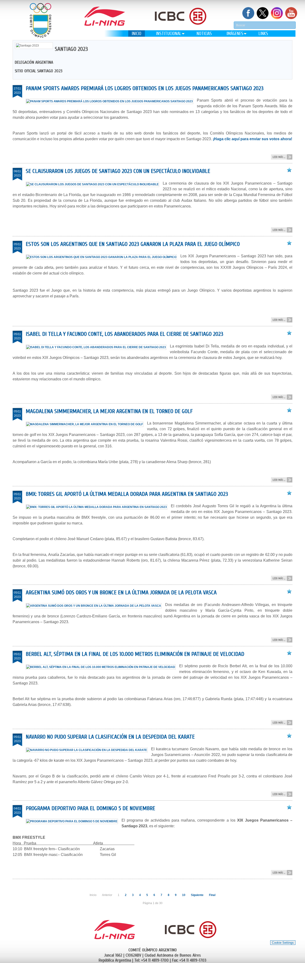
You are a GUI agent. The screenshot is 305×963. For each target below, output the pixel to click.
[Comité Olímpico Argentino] (40, 20)
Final (212, 895)
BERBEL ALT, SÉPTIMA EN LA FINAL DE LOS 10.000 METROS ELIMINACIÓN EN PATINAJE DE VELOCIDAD (135, 654)
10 (183, 895)
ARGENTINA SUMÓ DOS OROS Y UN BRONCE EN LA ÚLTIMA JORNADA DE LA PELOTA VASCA (121, 592)
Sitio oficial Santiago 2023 (38, 70)
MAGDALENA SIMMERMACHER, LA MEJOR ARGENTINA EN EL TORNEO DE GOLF (109, 411)
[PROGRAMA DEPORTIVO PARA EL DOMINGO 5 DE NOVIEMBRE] (74, 821)
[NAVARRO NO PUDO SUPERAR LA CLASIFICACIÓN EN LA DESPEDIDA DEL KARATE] (88, 750)
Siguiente (197, 895)
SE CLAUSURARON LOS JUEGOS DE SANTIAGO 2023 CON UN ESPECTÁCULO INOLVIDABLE (118, 171)
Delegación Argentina (34, 62)
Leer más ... (279, 157)
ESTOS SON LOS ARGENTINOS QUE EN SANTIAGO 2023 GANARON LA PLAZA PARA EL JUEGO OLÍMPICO (133, 244)
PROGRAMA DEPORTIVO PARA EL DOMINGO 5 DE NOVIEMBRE (90, 808)
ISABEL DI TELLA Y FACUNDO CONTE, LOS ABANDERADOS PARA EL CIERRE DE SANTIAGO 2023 (124, 334)
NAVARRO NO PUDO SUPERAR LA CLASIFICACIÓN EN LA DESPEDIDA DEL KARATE (110, 737)
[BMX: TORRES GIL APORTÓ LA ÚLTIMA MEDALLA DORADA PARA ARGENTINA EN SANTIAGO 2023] (98, 507)
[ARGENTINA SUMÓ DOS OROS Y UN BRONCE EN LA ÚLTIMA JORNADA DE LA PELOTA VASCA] (95, 605)
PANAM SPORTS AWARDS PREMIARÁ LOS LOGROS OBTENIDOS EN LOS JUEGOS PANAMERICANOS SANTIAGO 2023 (145, 88)
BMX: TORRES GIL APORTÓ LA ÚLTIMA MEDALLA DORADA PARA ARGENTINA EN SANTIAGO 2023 (127, 494)
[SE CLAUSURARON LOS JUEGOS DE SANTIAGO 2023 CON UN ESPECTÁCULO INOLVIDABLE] (94, 184)
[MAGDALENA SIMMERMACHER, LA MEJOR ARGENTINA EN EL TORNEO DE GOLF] (86, 424)
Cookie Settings (283, 942)
